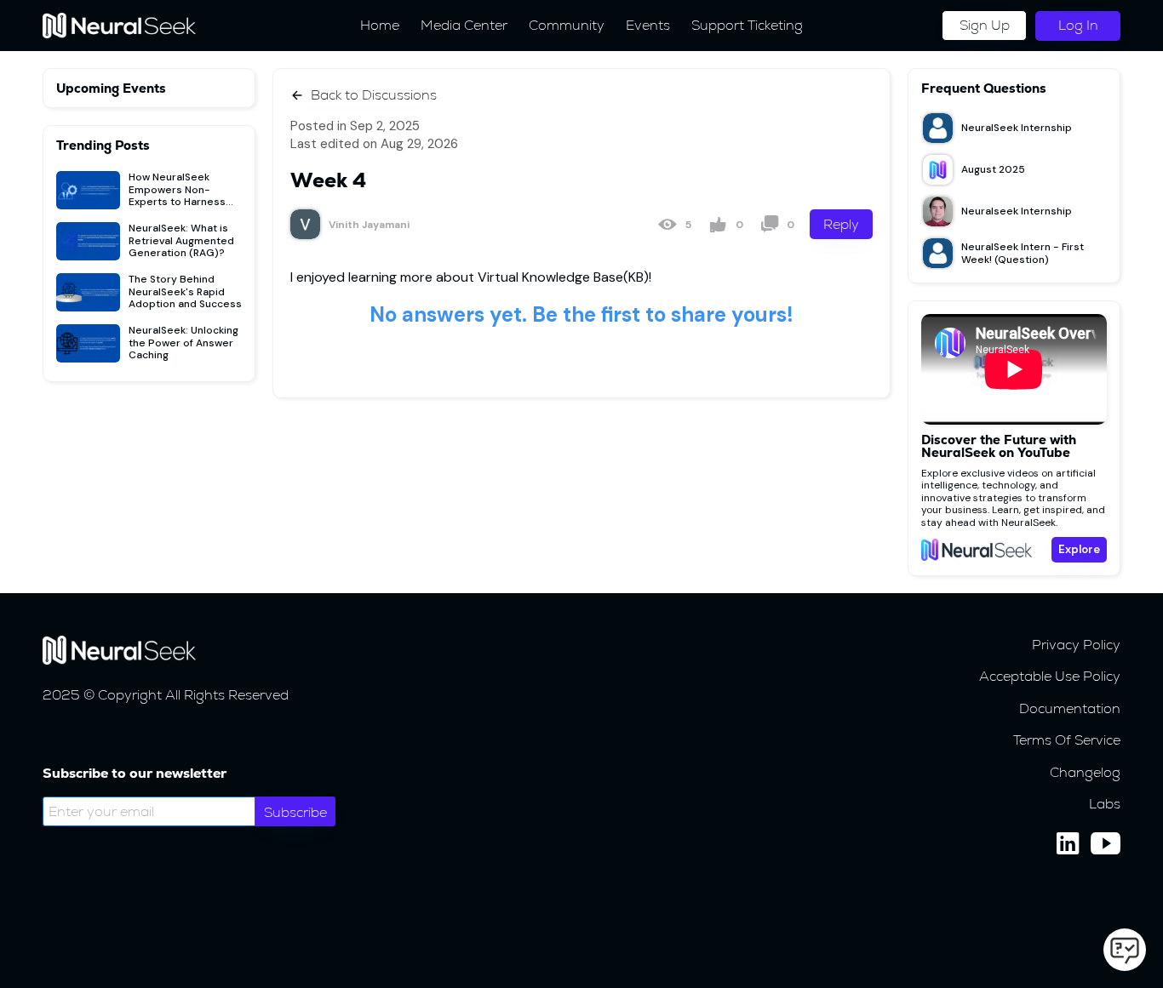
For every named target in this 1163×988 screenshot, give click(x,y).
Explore (1079, 549)
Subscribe (295, 812)
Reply (841, 224)
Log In (1078, 25)
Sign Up (985, 25)
